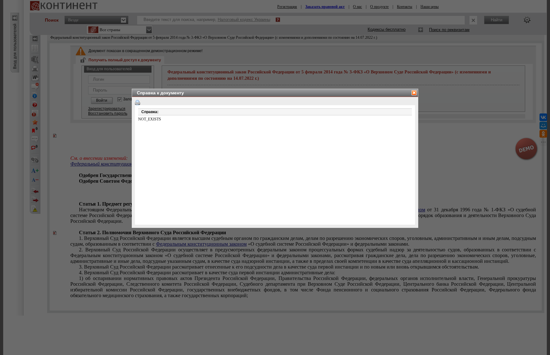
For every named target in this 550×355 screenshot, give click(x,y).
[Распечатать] (137, 102)
